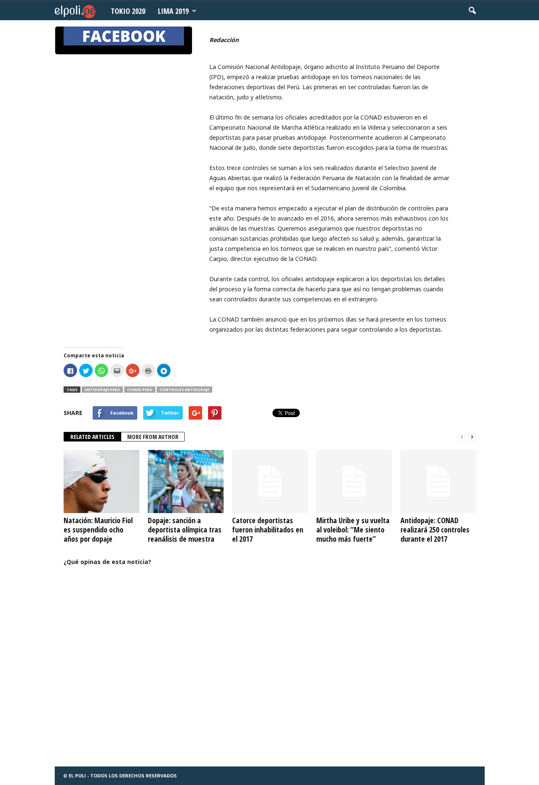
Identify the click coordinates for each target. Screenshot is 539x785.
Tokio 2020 (128, 11)
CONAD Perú (139, 389)
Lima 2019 (173, 11)
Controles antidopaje (184, 389)
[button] (472, 11)
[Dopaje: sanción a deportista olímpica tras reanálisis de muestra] (186, 481)
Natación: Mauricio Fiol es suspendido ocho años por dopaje (98, 529)
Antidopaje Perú (102, 389)
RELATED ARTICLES (92, 437)
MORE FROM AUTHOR (153, 437)
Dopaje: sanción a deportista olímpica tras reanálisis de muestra (184, 529)
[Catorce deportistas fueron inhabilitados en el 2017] (270, 481)
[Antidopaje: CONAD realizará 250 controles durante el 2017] (438, 481)
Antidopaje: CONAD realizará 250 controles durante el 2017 (435, 529)
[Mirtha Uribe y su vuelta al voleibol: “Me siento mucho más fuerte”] (354, 481)
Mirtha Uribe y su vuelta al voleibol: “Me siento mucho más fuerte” (353, 529)
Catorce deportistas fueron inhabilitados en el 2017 (267, 529)
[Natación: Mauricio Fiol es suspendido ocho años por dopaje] (101, 481)
